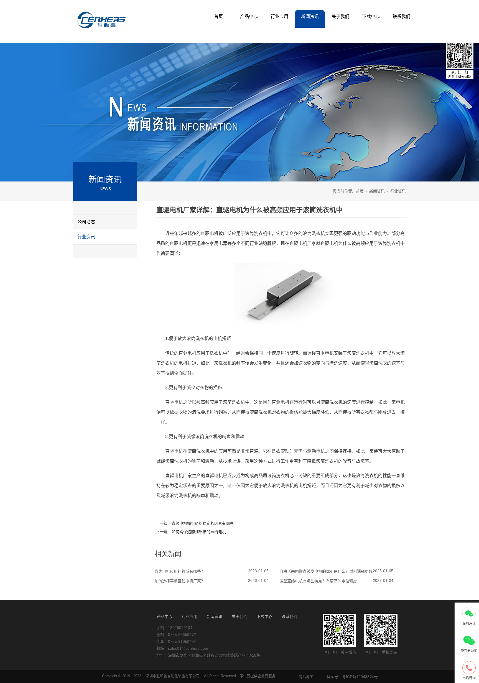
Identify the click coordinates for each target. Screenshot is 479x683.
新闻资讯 (310, 16)
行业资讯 (86, 236)
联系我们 (401, 16)
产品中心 (249, 16)
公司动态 (86, 221)
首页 (218, 16)
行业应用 (279, 16)
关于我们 (340, 16)
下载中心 (371, 16)
